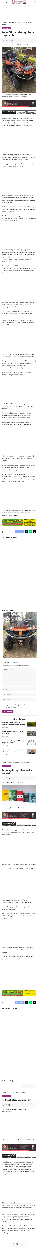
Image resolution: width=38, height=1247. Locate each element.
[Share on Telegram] (12, 40)
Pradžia (4, 22)
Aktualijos (6, 28)
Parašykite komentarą (29, 1086)
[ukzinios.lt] (19, 2)
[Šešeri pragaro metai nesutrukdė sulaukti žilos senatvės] (31, 751)
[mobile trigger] (3, 2)
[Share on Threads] (34, 531)
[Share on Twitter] (9, 40)
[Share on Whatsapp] (21, 1244)
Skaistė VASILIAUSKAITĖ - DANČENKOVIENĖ (16, 1109)
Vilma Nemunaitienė (10, 45)
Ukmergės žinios (10, 782)
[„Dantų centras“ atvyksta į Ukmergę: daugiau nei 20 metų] (31, 742)
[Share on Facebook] (6, 40)
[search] (35, 2)
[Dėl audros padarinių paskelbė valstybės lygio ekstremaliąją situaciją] (31, 724)
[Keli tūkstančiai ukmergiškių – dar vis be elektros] (31, 733)
